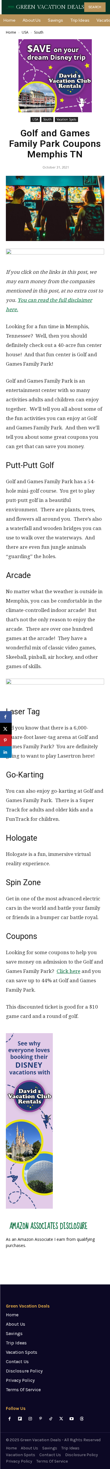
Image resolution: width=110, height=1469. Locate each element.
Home (11, 32)
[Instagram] (30, 1418)
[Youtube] (71, 1418)
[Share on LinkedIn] (6, 752)
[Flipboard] (19, 1418)
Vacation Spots (66, 119)
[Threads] (81, 1418)
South (38, 32)
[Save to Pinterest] (6, 740)
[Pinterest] (40, 1418)
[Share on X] (6, 728)
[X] (61, 1418)
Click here (68, 971)
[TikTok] (51, 1418)
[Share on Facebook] (6, 717)
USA (25, 32)
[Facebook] (9, 1418)
